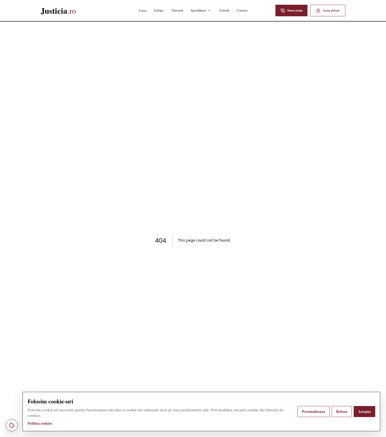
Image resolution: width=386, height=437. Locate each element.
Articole (224, 10)
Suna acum (294, 10)
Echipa (159, 10)
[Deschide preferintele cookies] (12, 425)
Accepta (364, 411)
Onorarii (177, 10)
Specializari (198, 10)
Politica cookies (40, 423)
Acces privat (331, 10)
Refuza (341, 411)
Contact (242, 10)
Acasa (142, 10)
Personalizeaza (313, 411)
